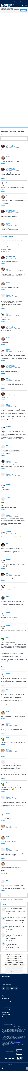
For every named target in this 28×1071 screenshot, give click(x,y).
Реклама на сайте (6, 1009)
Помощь (4, 1017)
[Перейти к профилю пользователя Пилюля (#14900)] (3, 713)
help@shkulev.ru (12, 1044)
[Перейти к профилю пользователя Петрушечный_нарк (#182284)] (3, 146)
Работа (11, 1)
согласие (3, 12)
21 (22, 138)
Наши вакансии (6, 1014)
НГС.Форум (3, 129)
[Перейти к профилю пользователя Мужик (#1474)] (3, 461)
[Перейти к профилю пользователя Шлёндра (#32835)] (3, 184)
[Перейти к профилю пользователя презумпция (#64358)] (3, 314)
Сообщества (9, 129)
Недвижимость (4, 1)
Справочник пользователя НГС (10, 979)
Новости (16, 1)
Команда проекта (6, 1012)
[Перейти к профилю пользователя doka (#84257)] (3, 379)
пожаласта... (10, 664)
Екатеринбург (5, 998)
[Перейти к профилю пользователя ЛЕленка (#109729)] (3, 158)
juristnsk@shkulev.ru (18, 1043)
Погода (22, 1)
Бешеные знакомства (18, 129)
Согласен (23, 10)
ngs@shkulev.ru (19, 1041)
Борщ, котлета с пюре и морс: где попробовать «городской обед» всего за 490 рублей (16, 928)
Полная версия (6, 976)
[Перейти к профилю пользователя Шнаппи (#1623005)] (3, 639)
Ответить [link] (3, 152)
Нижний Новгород (6, 1001)
